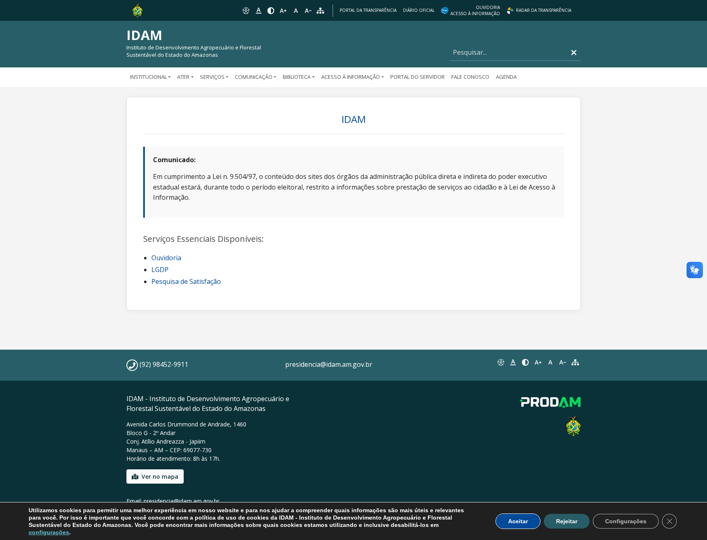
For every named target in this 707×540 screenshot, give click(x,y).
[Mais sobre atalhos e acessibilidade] (500, 362)
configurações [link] (49, 532)
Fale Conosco (470, 76)
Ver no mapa (160, 476)
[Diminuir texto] (308, 10)
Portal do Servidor (417, 76)
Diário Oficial (419, 10)
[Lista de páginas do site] (575, 362)
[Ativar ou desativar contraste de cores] (271, 10)
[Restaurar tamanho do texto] (295, 10)
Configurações (625, 521)
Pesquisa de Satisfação (186, 281)
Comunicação (253, 76)
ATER (183, 76)
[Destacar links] (258, 10)
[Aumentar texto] (283, 10)
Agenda (506, 76)
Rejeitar (566, 521)
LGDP (160, 269)
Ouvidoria (166, 257)
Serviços (212, 76)
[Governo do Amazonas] (137, 9)
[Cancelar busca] (574, 52)
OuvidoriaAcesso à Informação (475, 10)
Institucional (148, 76)
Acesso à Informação (350, 76)
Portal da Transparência (368, 10)
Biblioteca (297, 76)
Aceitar (518, 521)
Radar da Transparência (543, 10)
